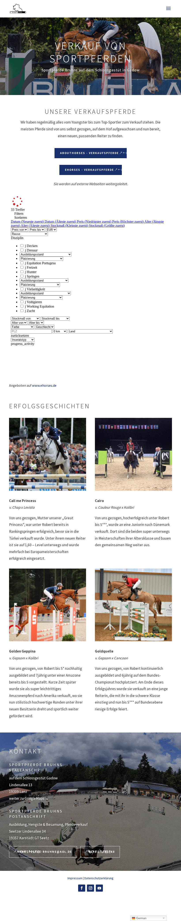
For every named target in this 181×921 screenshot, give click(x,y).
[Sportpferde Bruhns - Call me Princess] (47, 454)
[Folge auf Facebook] (81, 888)
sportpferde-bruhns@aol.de (44, 852)
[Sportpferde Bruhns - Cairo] (133, 454)
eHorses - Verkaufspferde (89, 170)
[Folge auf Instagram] (90, 888)
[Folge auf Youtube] (99, 888)
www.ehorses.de (44, 385)
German (140, 918)
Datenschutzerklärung (98, 878)
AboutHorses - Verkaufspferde (89, 153)
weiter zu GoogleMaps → (29, 798)
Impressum (75, 878)
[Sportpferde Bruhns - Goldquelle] (133, 605)
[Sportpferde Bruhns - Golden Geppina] (47, 605)
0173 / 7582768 (102, 852)
